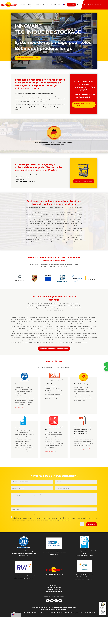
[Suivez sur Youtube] (60, 600)
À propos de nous (54, 4)
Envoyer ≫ (91, 524)
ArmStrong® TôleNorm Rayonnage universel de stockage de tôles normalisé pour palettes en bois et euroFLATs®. (38, 167)
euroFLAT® (25, 555)
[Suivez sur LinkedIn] (52, 600)
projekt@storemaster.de (54, 591)
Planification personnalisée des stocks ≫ (54, 348)
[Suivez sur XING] (56, 600)
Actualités (38, 4)
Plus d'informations (20, 408)
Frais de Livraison (59, 613)
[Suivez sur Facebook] (48, 600)
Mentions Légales (73, 613)
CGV (66, 613)
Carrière (45, 4)
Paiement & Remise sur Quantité (43, 613)
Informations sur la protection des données (59, 520)
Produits (22, 4)
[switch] (102, 613)
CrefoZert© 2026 (88, 555)
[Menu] (105, 602)
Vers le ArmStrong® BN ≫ (83, 181)
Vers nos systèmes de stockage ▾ (28, 58)
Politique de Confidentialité (87, 613)
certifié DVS (53, 554)
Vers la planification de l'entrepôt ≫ (82, 104)
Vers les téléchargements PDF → (82, 449)
